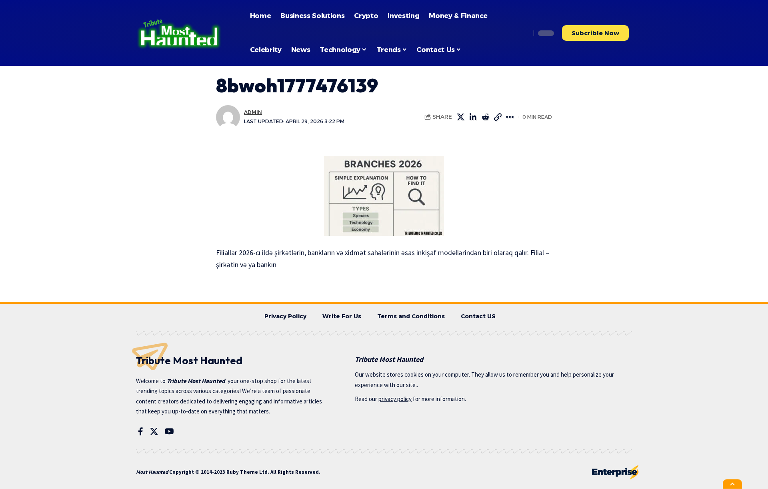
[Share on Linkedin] (472, 117)
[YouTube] (169, 431)
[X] (154, 431)
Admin (253, 112)
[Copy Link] (497, 117)
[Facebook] (140, 431)
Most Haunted (152, 472)
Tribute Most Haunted (196, 381)
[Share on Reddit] (485, 117)
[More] (510, 117)
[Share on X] (460, 117)
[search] (523, 33)
